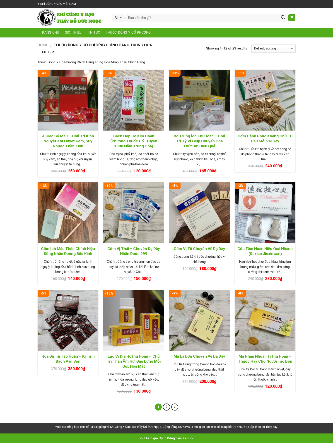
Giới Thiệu (73, 32)
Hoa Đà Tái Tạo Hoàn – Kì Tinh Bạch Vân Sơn (68, 359)
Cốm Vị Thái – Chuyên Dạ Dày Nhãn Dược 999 (133, 251)
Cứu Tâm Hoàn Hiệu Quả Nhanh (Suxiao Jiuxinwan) (265, 251)
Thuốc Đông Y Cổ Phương (128, 32)
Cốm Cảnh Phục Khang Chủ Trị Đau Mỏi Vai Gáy (265, 138)
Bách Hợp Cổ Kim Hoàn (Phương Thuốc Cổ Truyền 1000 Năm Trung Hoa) (133, 141)
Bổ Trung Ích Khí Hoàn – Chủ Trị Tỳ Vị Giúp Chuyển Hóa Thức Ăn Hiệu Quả (199, 141)
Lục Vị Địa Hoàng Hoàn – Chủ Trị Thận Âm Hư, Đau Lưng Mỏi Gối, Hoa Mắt (134, 361)
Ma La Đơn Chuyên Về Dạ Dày (199, 356)
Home (42, 45)
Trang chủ (49, 32)
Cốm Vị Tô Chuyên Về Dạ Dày (199, 248)
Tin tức (93, 32)
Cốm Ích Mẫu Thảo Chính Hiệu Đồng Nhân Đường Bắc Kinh (68, 251)
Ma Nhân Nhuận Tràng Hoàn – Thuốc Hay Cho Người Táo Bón (265, 359)
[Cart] (291, 17)
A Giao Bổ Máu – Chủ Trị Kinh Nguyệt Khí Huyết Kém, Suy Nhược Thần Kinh (68, 141)
